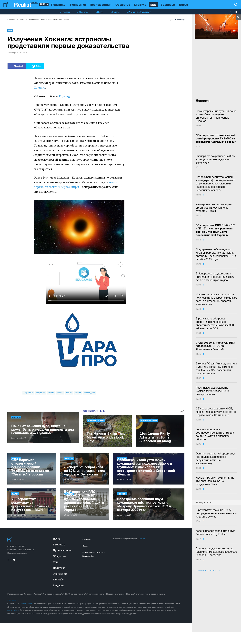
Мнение (83, 12)
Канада (51, 392)
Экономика (77, 4)
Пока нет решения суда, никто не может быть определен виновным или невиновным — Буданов (216, 116)
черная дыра (89, 392)
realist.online (13, 610)
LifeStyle (140, 4)
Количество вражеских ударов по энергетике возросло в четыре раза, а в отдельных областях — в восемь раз (216, 299)
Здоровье (168, 4)
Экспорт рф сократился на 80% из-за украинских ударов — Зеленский (215, 159)
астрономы (28, 392)
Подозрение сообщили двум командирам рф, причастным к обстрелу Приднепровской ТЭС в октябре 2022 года (216, 254)
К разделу (179, 20)
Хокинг (78, 392)
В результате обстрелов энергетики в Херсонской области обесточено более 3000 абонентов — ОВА (215, 323)
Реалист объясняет (139, 12)
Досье (183, 4)
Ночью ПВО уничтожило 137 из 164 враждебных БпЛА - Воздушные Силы (215, 481)
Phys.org (64, 96)
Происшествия (100, 4)
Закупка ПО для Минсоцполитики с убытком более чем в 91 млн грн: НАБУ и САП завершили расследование (216, 368)
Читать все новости (208, 570)
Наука (15, 494)
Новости (16, 417)
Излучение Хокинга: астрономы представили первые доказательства (50, 19)
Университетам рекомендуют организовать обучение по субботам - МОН (214, 207)
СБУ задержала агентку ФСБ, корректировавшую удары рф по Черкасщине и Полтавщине (216, 412)
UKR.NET (143, 538)
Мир (153, 4)
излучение (40, 392)
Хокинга (39, 87)
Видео (116, 12)
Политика (58, 4)
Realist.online (26, 604)
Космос (60, 392)
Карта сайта (12, 600)
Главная (11, 19)
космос (69, 392)
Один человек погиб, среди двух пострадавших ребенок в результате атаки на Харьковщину (215, 458)
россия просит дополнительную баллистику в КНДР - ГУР (215, 532)
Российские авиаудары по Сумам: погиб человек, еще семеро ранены (213, 391)
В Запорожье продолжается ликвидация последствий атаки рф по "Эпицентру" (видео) (215, 277)
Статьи (66, 12)
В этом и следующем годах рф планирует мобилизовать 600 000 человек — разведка (216, 551)
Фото (100, 12)
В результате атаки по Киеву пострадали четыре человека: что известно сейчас (216, 513)
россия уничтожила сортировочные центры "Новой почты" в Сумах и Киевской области (215, 434)
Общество (122, 4)
